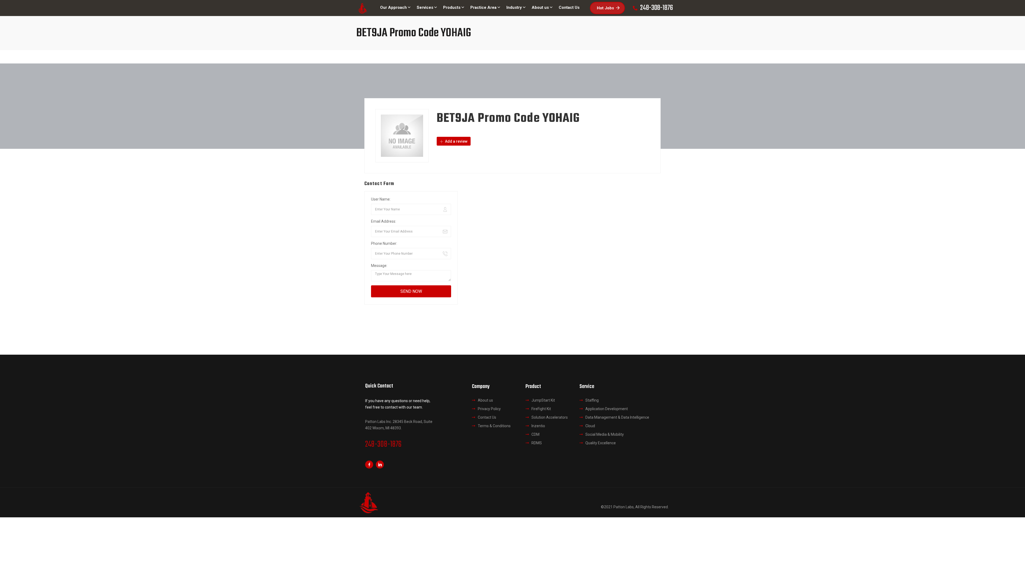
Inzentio (538, 426)
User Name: (381, 199)
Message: (379, 265)
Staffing (592, 400)
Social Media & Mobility (604, 434)
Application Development (606, 409)
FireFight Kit (541, 409)
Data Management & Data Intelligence (617, 417)
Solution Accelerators (549, 417)
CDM (535, 434)
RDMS (536, 443)
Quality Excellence (600, 443)
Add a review (455, 141)
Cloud (590, 426)
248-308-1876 (383, 444)
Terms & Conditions (494, 426)
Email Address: (383, 221)
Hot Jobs (605, 8)
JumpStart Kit (543, 400)
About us (485, 400)
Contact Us (487, 417)
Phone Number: (384, 243)
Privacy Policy (489, 409)
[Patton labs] (362, 8)
